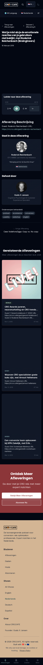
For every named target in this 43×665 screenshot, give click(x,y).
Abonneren (10, 573)
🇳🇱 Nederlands (27, 13)
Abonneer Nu (21, 502)
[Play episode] (16, 108)
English (8, 593)
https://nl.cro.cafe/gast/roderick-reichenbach (21, 129)
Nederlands (10, 599)
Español (8, 611)
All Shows (9, 587)
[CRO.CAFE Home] (11, 4)
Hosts (7, 567)
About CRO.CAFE (12, 624)
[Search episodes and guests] (23, 4)
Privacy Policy (25, 651)
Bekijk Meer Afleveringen (21, 495)
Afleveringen (10, 555)
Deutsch (8, 605)
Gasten (8, 561)
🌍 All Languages (11, 13)
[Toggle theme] (38, 4)
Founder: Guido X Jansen (16, 630)
